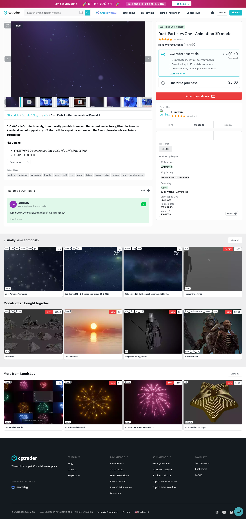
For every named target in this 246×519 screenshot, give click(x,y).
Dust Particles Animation (16, 293)
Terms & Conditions (107, 512)
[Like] (170, 135)
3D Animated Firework (75, 427)
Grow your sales (161, 463)
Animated (166, 167)
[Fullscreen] (8, 25)
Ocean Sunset (71, 356)
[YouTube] (224, 512)
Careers (72, 469)
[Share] (228, 135)
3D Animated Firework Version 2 (139, 427)
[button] (81, 12)
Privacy (126, 512)
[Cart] (212, 12)
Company (72, 457)
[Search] (87, 12)
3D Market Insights (162, 469)
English (140, 512)
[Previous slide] (8, 59)
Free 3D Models (118, 481)
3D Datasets (116, 469)
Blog (70, 463)
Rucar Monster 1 (192, 356)
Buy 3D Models (117, 457)
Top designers (202, 463)
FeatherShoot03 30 (193, 293)
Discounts (115, 493)
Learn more (176, 73)
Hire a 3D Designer (120, 475)
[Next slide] (148, 59)
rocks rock (9, 356)
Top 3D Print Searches (164, 487)
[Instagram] (231, 512)
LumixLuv (177, 112)
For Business (117, 463)
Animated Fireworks (14, 427)
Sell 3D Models (160, 457)
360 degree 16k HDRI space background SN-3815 (147, 293)
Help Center (74, 475)
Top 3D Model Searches (165, 481)
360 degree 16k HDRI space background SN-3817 (87, 293)
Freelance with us (162, 475)
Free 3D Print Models (121, 487)
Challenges (201, 469)
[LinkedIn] (217, 512)
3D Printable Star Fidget (195, 427)
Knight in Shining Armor (136, 356)
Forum (198, 474)
